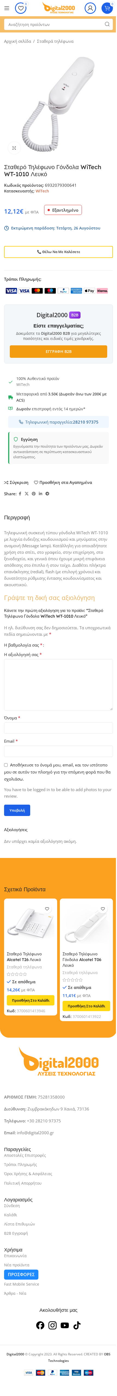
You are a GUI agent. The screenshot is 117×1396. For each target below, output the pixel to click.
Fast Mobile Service (21, 1284)
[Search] (107, 24)
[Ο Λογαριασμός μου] (90, 8)
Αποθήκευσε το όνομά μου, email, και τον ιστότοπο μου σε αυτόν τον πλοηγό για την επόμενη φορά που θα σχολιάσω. (57, 772)
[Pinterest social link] (33, 493)
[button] (30, 1000)
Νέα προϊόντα (16, 1264)
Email (11, 741)
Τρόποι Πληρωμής (20, 1164)
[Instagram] (52, 1324)
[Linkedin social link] (40, 493)
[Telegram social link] (47, 493)
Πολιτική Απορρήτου (23, 1183)
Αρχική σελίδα (17, 41)
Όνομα (12, 718)
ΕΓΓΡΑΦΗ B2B (59, 351)
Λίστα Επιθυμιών (19, 1224)
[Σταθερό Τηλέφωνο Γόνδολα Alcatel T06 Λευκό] (86, 925)
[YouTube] (65, 1324)
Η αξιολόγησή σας (23, 654)
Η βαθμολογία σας (23, 645)
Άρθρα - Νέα (15, 1293)
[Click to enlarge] (14, 148)
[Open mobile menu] (6, 8)
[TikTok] (77, 1324)
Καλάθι (10, 1214)
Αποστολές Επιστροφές (25, 1155)
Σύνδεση (12, 1205)
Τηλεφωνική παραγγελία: (61, 422)
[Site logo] (58, 7)
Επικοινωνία (15, 1255)
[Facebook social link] (20, 493)
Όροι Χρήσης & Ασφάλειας (28, 1173)
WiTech (42, 191)
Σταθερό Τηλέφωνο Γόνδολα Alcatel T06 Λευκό (82, 959)
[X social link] (26, 493)
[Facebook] (40, 1324)
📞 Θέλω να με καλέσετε (58, 251)
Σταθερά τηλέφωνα (55, 41)
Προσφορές (21, 1274)
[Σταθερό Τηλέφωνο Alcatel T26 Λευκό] (30, 925)
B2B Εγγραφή (16, 1233)
